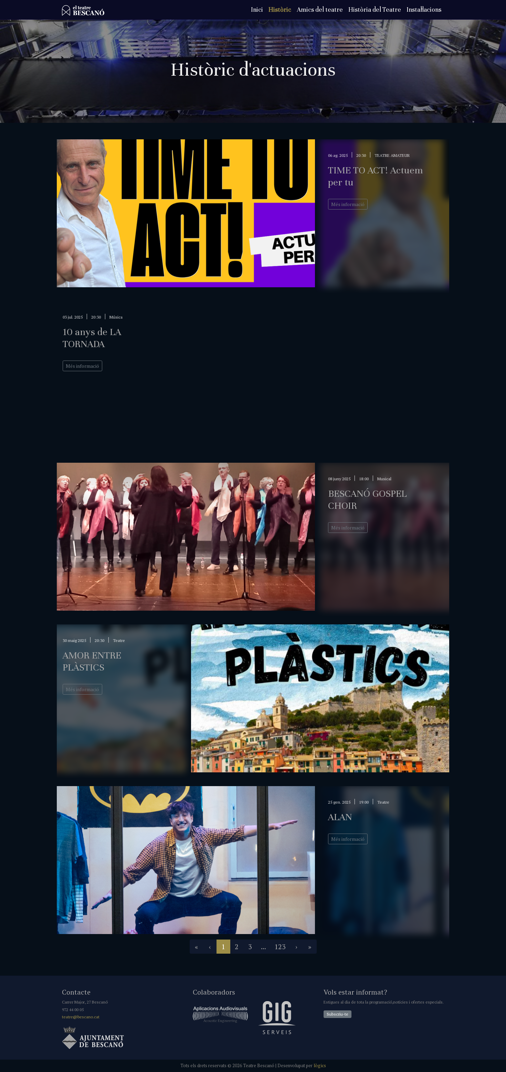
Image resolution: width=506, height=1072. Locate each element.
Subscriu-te (337, 1014)
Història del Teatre (374, 9)
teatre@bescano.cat (80, 1016)
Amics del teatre (320, 9)
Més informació (348, 204)
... (263, 946)
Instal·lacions (424, 9)
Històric (279, 9)
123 (280, 946)
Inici (257, 9)
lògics (320, 1066)
